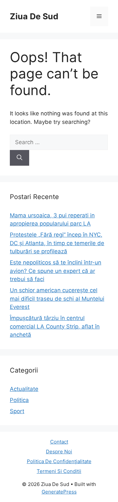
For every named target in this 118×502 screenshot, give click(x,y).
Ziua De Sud (34, 16)
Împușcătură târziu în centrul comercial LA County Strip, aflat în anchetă (55, 326)
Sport (17, 411)
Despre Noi (59, 451)
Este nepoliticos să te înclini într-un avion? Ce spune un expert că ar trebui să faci (55, 270)
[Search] (19, 158)
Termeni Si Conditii (59, 471)
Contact (59, 442)
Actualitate (24, 389)
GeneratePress (59, 492)
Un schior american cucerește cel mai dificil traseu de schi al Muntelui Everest (57, 298)
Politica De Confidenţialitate (59, 461)
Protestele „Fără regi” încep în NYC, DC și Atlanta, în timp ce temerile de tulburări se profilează (57, 243)
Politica (19, 400)
